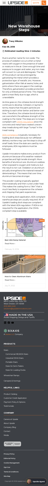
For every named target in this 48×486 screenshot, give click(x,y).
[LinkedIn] (5, 322)
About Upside (9, 423)
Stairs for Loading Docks (15, 370)
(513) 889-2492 (10, 306)
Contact (7, 431)
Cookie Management (11, 463)
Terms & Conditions (11, 472)
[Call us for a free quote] (43, 2)
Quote (36, 3)
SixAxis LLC (9, 334)
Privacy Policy (9, 454)
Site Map (7, 476)
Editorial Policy (9, 458)
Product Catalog (10, 394)
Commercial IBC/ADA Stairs (17, 354)
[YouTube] (12, 322)
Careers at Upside (11, 419)
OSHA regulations (25, 122)
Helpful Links (11, 388)
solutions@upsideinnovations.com (17, 309)
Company (9, 413)
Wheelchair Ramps (11, 375)
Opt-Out (7, 467)
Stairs (6, 350)
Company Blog (10, 427)
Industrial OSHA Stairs (14, 358)
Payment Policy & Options (14, 402)
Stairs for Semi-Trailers (14, 366)
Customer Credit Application (15, 398)
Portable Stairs (11, 362)
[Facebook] (8, 322)
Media (6, 435)
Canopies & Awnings (12, 381)
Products (9, 344)
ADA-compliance (10, 135)
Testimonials (9, 406)
